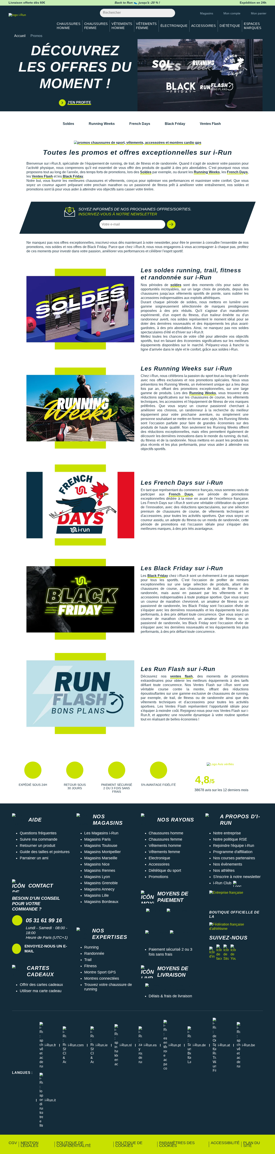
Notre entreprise (227, 833)
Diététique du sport (165, 870)
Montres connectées (101, 978)
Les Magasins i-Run (101, 833)
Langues (22, 1072)
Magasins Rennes (99, 870)
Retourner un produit (37, 845)
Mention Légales (29, 1144)
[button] (171, 224)
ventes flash (181, 676)
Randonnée (94, 953)
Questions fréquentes (38, 833)
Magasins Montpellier (102, 852)
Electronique (159, 858)
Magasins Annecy (99, 889)
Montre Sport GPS (100, 972)
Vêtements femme (164, 852)
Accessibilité (225, 1143)
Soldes (68, 124)
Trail (88, 960)
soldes (175, 285)
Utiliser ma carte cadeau (40, 991)
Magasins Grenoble (101, 883)
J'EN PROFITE (79, 102)
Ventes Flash (210, 124)
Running (91, 947)
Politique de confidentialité (74, 1144)
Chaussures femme (165, 839)
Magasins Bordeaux (101, 902)
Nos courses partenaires (234, 858)
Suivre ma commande (38, 839)
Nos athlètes (224, 870)
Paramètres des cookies (177, 1144)
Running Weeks (102, 124)
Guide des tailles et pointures (45, 852)
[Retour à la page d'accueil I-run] (29, 20)
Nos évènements (227, 864)
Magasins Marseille (100, 858)
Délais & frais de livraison (170, 996)
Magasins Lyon (97, 877)
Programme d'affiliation (232, 852)
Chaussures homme (166, 833)
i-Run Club (222, 883)
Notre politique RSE (230, 839)
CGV (13, 1143)
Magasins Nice (97, 864)
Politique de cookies (128, 1144)
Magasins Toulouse (100, 845)
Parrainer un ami (34, 858)
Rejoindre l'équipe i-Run (233, 845)
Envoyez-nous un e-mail (45, 948)
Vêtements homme (165, 845)
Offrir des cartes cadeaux (41, 984)
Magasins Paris (97, 839)
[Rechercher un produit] (169, 13)
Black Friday (175, 124)
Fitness (90, 966)
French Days (139, 124)
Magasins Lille (96, 895)
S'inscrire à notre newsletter (237, 877)
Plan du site (251, 1144)
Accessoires (159, 864)
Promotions (158, 877)
